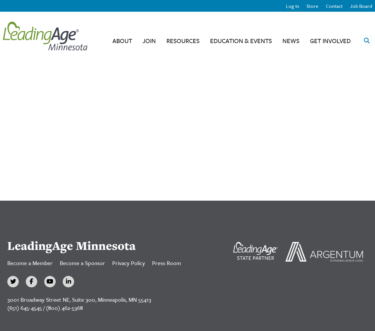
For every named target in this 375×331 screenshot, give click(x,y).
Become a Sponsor (82, 263)
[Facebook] (31, 281)
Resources (183, 40)
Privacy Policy (128, 263)
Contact (334, 6)
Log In (292, 6)
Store (312, 6)
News (290, 40)
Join (149, 40)
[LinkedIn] (68, 281)
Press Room (166, 263)
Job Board (361, 6)
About (122, 40)
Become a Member (30, 263)
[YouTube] (50, 281)
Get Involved (330, 40)
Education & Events (241, 40)
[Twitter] (13, 281)
